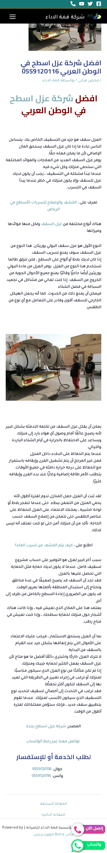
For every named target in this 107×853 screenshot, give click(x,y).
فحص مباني (88, 81)
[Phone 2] (73, 3)
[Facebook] (98, 3)
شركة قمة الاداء (65, 17)
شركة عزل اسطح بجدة (46, 727)
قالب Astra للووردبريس (53, 835)
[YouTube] (81, 3)
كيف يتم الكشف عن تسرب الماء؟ (44, 546)
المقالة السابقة (53, 804)
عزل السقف (51, 224)
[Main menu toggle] (12, 17)
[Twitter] (90, 3)
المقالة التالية (53, 815)
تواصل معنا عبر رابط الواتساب (53, 742)
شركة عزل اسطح (41, 98)
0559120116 (42, 770)
